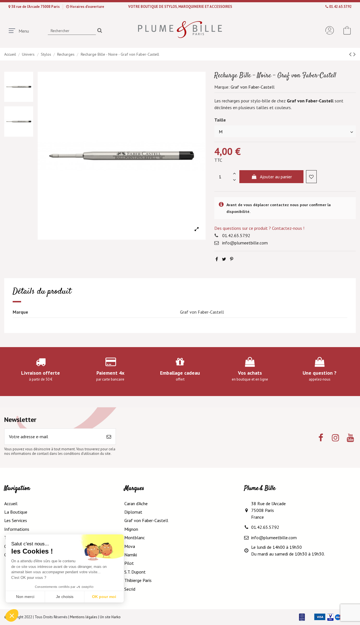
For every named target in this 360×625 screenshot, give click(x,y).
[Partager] (216, 259)
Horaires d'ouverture (87, 6)
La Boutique (15, 512)
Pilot (129, 563)
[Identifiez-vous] (329, 30)
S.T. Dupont (135, 572)
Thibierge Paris (138, 580)
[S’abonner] (109, 436)
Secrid (129, 589)
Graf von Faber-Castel (309, 101)
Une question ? (319, 373)
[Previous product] (351, 54)
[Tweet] (224, 259)
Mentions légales (83, 617)
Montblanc (134, 537)
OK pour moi (104, 596)
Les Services (15, 520)
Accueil (10, 503)
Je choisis (64, 596)
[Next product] (354, 54)
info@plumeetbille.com (245, 243)
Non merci (25, 596)
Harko (116, 617)
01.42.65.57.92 (340, 6)
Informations (16, 529)
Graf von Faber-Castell (252, 87)
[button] (12, 615)
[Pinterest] (231, 259)
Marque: (222, 87)
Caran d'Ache (136, 503)
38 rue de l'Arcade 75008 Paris (35, 6)
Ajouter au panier (276, 176)
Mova (129, 546)
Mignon (131, 529)
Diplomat (133, 512)
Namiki (130, 554)
